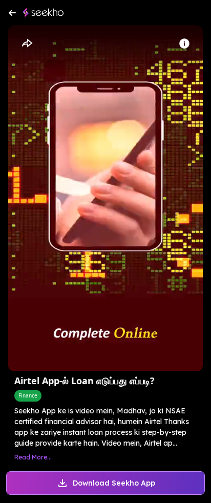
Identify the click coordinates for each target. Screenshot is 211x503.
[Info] (184, 43)
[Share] (26, 43)
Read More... (33, 457)
